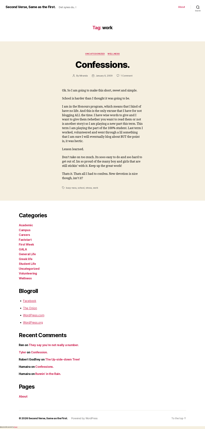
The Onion (30, 308)
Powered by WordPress (84, 418)
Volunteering (28, 273)
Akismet (15, 427)
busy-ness (71, 187)
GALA (23, 249)
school (81, 187)
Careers (24, 235)
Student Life (27, 264)
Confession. (39, 352)
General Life (27, 254)
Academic (26, 225)
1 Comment (126, 75)
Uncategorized (95, 54)
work (95, 187)
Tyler (22, 352)
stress (89, 187)
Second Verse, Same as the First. (31, 7)
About (181, 6)
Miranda (83, 75)
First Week (26, 244)
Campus (24, 230)
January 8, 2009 (104, 75)
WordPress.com (33, 315)
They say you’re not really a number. (54, 345)
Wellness (114, 54)
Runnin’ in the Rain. (48, 374)
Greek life (25, 259)
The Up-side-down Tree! (62, 359)
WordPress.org (33, 322)
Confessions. (102, 64)
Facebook (29, 301)
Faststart (25, 239)
